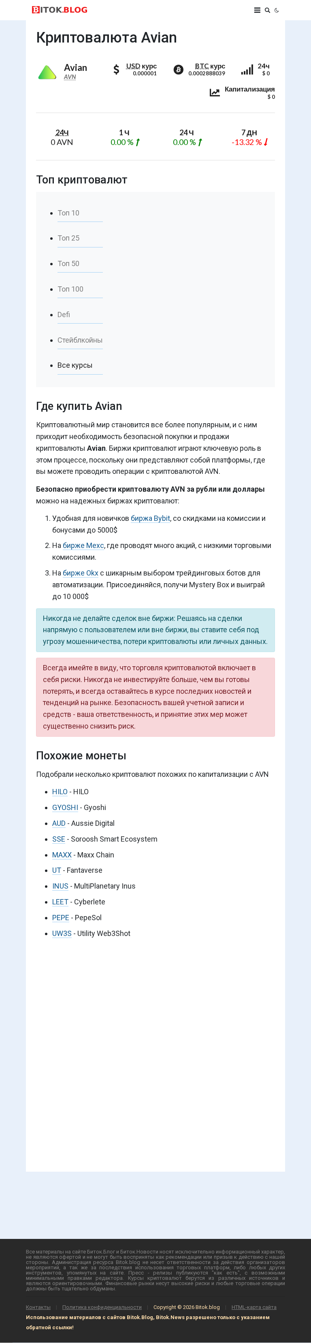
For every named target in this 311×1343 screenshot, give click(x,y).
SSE (58, 839)
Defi (64, 314)
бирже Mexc (83, 545)
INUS (60, 886)
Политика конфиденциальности (102, 1307)
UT (56, 870)
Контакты (38, 1307)
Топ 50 (68, 263)
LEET (60, 901)
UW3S (62, 933)
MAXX (62, 855)
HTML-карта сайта (254, 1307)
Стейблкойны (80, 340)
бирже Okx (80, 573)
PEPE (60, 917)
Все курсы (75, 365)
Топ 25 (68, 238)
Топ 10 (68, 213)
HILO (60, 791)
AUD (59, 823)
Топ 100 (70, 289)
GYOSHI (65, 807)
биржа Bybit (150, 518)
